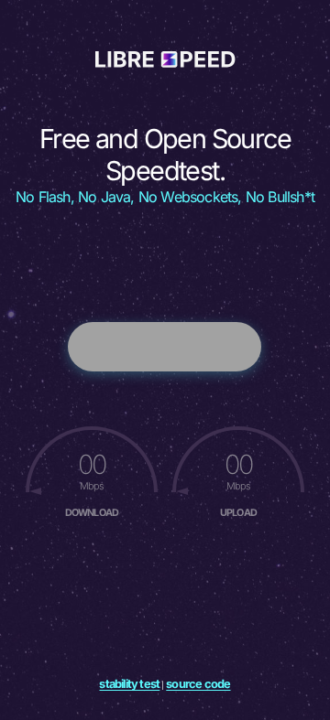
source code (198, 684)
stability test (129, 684)
